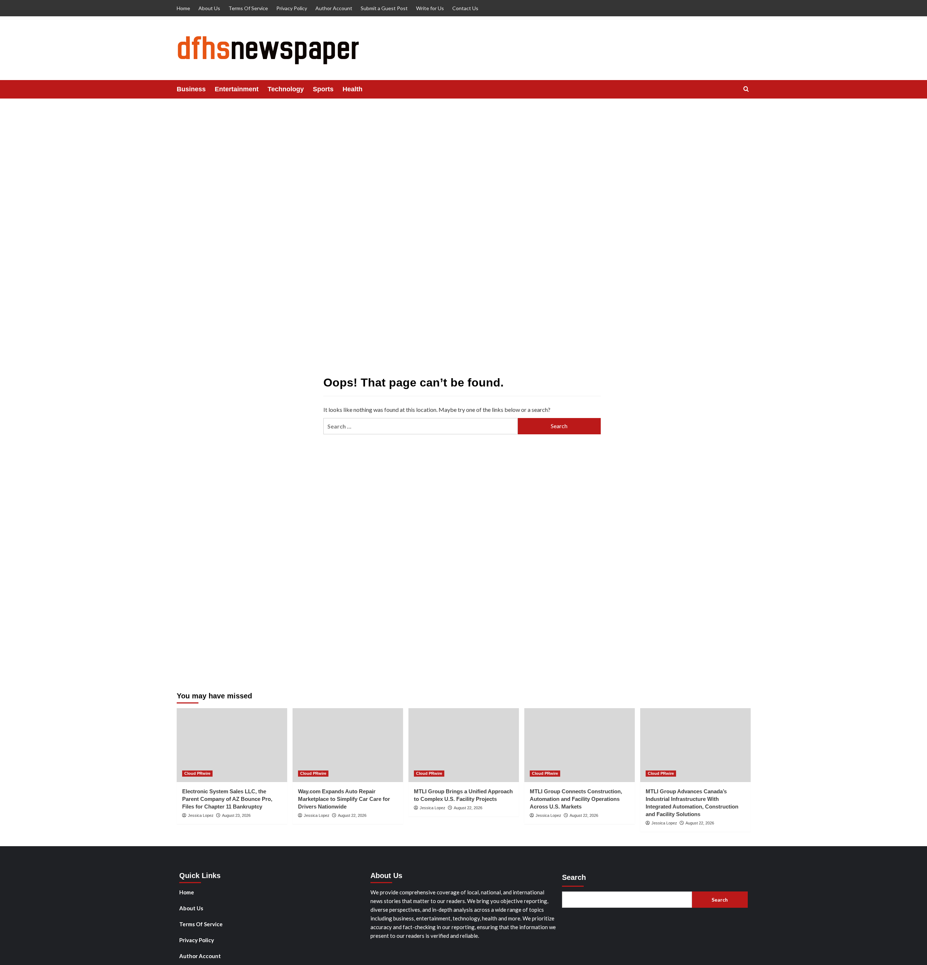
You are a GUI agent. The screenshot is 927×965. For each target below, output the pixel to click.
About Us (209, 8)
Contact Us (465, 8)
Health (352, 89)
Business (191, 89)
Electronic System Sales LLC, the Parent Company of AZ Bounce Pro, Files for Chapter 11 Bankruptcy (227, 799)
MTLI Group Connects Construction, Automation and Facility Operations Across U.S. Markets (576, 799)
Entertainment (237, 89)
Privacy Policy (291, 8)
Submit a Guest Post (384, 8)
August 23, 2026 (236, 815)
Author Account (333, 8)
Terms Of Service (248, 8)
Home (183, 8)
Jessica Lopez (201, 815)
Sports (323, 89)
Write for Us (430, 8)
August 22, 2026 (352, 815)
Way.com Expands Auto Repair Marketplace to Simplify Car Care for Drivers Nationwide (344, 799)
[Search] (746, 89)
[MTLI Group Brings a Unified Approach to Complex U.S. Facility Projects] (463, 745)
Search (574, 877)
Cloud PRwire (197, 773)
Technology (286, 89)
